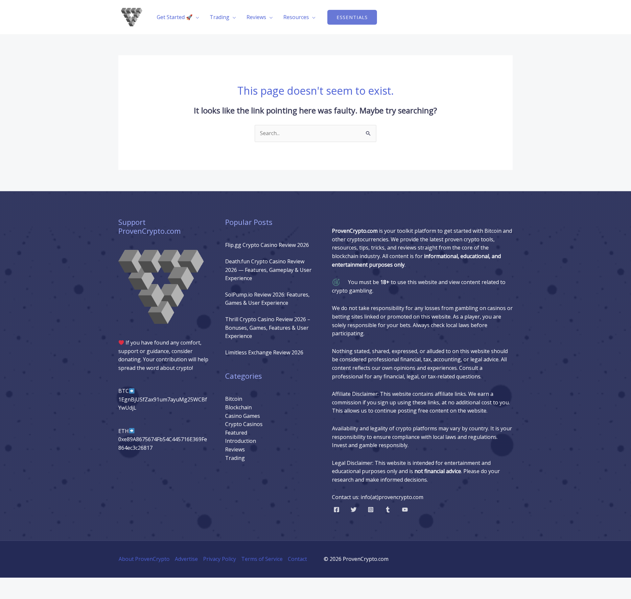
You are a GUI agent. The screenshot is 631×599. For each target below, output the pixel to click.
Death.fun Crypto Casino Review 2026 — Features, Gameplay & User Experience (268, 270)
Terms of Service (262, 559)
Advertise (186, 559)
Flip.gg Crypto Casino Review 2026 (267, 245)
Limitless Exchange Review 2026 (264, 352)
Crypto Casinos (244, 424)
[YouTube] (404, 509)
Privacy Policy (219, 559)
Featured (236, 432)
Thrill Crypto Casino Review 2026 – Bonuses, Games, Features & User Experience (267, 328)
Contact (297, 559)
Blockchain (238, 407)
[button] (352, 17)
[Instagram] (370, 509)
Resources (296, 17)
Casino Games (242, 415)
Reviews (256, 17)
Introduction (240, 440)
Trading (219, 17)
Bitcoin (233, 398)
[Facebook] (336, 509)
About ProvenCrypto (144, 559)
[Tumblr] (387, 509)
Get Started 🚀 (175, 17)
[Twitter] (353, 509)
